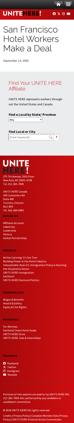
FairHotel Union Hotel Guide (19, 330)
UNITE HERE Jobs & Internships (22, 338)
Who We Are (11, 215)
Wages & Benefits (13, 299)
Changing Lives (13, 292)
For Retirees (10, 326)
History (7, 234)
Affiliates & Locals (13, 223)
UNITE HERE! (22, 13)
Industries (9, 226)
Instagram (12, 371)
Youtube (12, 374)
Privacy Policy (21, 415)
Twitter (11, 367)
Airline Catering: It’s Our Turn (20, 257)
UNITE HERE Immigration (18, 272)
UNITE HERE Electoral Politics (21, 280)
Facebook (12, 363)
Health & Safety (12, 303)
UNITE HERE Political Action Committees (37, 419)
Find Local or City (22, 131)
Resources (10, 319)
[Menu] (68, 4)
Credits (7, 415)
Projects (9, 250)
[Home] (58, 4)
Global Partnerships (15, 238)
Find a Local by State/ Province (32, 114)
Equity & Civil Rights (15, 307)
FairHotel (8, 276)
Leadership (9, 230)
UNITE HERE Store (14, 334)
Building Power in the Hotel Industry (24, 261)
